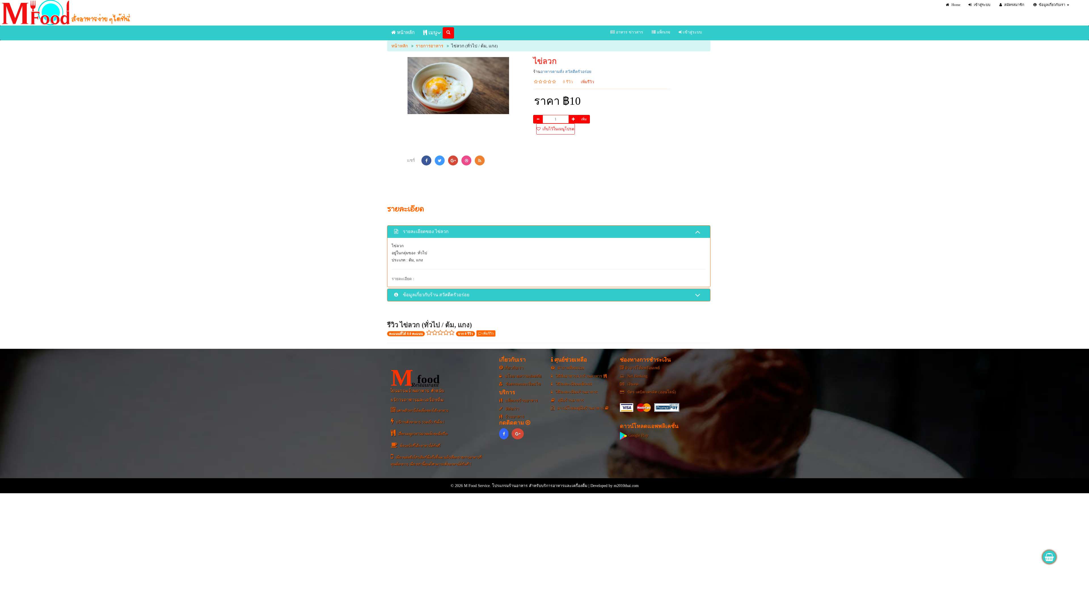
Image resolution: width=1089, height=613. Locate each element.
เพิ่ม (584, 119)
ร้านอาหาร (514, 417)
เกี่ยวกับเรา (513, 368)
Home (956, 5)
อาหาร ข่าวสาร (629, 32)
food (415, 378)
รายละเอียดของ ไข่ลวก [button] (425, 231)
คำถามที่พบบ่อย (570, 368)
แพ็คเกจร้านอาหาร (521, 400)
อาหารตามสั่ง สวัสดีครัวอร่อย (566, 72)
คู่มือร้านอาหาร (570, 400)
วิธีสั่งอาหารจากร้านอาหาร (578, 376)
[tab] (548, 232)
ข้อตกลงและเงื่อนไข (523, 384)
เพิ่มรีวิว (587, 82)
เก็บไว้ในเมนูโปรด (557, 129)
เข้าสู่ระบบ (981, 5)
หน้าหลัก (405, 32)
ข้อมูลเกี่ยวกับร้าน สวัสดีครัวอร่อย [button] (435, 294)
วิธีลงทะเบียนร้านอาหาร (576, 392)
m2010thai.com (626, 486)
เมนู (432, 32)
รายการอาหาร (429, 45)
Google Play (637, 435)
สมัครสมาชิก (1013, 5)
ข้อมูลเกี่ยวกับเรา (1051, 5)
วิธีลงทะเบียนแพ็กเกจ (573, 384)
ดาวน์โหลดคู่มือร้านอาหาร (580, 408)
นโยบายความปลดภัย (522, 376)
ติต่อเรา (512, 409)
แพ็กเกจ (663, 32)
